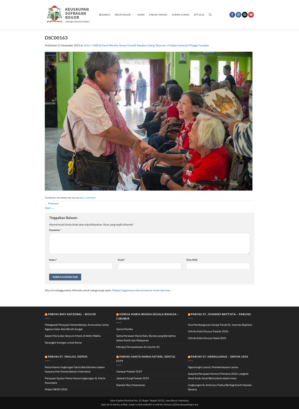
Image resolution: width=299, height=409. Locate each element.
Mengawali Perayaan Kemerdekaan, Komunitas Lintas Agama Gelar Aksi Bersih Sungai (77, 327)
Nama (53, 259)
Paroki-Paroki (158, 14)
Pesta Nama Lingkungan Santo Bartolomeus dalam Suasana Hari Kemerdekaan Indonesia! (75, 369)
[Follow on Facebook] (232, 15)
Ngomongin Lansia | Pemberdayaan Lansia (213, 367)
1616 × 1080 (90, 45)
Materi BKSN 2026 (56, 389)
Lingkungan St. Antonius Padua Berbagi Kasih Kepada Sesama (220, 387)
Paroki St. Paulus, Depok (68, 356)
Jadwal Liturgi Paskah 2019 (132, 378)
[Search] (210, 14)
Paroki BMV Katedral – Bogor (72, 314)
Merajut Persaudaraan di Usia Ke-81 (138, 346)
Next (49, 207)
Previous (52, 203)
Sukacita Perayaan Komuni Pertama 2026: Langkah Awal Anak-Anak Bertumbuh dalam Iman (218, 376)
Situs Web (191, 259)
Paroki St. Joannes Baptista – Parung (221, 314)
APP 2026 (199, 14)
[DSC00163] (148, 120)
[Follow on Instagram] (238, 15)
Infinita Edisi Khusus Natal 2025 (207, 338)
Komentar (55, 229)
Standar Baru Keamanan (130, 384)
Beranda (104, 14)
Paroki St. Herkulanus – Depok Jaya (219, 356)
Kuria (141, 14)
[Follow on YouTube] (251, 15)
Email (121, 259)
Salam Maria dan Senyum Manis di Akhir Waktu (73, 335)
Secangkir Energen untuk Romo (63, 342)
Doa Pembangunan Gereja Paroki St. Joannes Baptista (220, 324)
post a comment (88, 197)
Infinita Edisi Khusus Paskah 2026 (208, 331)
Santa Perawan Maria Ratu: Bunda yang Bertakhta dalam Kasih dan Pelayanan (146, 338)
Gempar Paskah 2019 (129, 371)
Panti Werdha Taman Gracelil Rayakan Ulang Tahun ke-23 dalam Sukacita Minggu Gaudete (155, 45)
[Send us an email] (245, 15)
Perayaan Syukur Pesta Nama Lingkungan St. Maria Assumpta (75, 380)
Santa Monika (124, 329)
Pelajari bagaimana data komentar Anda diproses (141, 290)
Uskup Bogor (123, 14)
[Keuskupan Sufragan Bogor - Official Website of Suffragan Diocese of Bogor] (69, 14)
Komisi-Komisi (180, 14)
